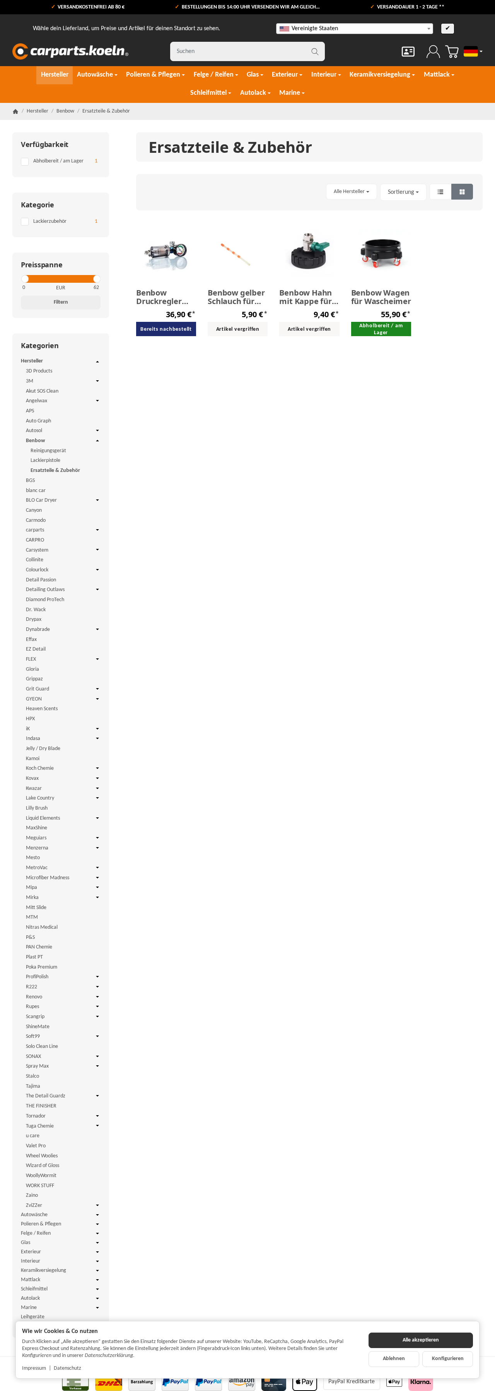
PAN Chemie (39, 947)
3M (29, 381)
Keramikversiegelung (43, 1270)
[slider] (24, 279)
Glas (25, 1242)
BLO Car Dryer (41, 500)
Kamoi (32, 758)
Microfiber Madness (47, 877)
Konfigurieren (448, 1358)
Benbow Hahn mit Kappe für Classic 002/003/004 (305, 297)
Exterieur (31, 1251)
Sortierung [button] (401, 192)
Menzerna (37, 848)
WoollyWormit (41, 1175)
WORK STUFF (40, 1185)
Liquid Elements (43, 818)
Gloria (32, 669)
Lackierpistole (45, 460)
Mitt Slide (36, 907)
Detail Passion (41, 580)
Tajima (33, 1086)
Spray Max (37, 1066)
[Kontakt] (408, 51)
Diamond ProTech (45, 599)
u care (32, 1135)
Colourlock (37, 569)
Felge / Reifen (36, 1233)
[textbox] (355, 29)
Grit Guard (37, 689)
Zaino (32, 1195)
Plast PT (34, 957)
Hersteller (32, 361)
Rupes (32, 1006)
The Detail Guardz (45, 1096)
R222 (31, 986)
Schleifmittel (34, 1289)
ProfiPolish (37, 976)
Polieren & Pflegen (41, 1224)
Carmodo (36, 520)
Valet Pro (36, 1145)
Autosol (34, 430)
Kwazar (34, 788)
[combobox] (354, 28)
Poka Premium (41, 967)
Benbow (35, 440)
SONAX (33, 1056)
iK (28, 728)
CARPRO (35, 540)
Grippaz (34, 679)
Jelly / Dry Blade (43, 748)
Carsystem (37, 550)
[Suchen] (315, 51)
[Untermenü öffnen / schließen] (97, 362)
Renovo (34, 997)
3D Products (39, 371)
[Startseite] (15, 111)
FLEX (31, 659)
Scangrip (35, 1016)
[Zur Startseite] (70, 51)
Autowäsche (34, 1214)
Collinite (34, 559)
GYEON (34, 699)
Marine (29, 1307)
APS (30, 411)
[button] (309, 192)
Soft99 (33, 1036)
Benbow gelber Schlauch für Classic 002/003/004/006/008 (238, 297)
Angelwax (36, 400)
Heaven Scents (42, 708)
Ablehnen (394, 1358)
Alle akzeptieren (421, 1340)
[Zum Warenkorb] (452, 51)
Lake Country (40, 798)
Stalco (32, 1076)
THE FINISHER (41, 1106)
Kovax (32, 778)
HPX (30, 718)
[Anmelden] (433, 51)
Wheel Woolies (42, 1156)
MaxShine (36, 827)
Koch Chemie (40, 768)
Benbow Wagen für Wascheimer (381, 297)
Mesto (33, 857)
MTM (32, 917)
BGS (30, 480)
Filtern (61, 302)
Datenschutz (67, 1368)
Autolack (30, 1298)
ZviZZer (34, 1205)
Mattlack (30, 1279)
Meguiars (36, 838)
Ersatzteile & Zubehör (55, 470)
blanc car (36, 490)
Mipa (31, 887)
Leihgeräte (32, 1316)
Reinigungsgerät (48, 450)
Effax (31, 639)
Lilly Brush (37, 808)
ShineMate (38, 1026)
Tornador (36, 1116)
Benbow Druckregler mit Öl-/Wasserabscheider (166, 297)
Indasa (33, 738)
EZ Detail (36, 649)
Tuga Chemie (40, 1126)
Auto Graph (38, 421)
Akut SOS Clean (42, 391)
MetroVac (37, 867)
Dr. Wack (36, 609)
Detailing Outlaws (45, 589)
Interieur (30, 1261)
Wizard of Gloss (42, 1165)
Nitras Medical (42, 927)
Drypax (33, 619)
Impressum (34, 1368)
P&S (30, 937)
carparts (35, 530)
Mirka (32, 897)
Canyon (34, 510)
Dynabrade (38, 629)
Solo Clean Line (42, 1046)
